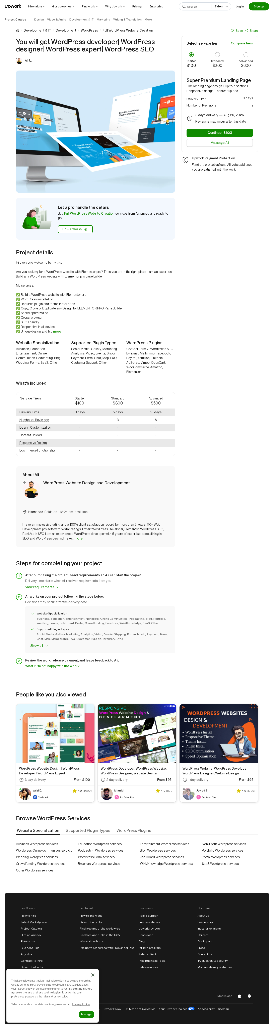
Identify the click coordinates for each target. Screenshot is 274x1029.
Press (201, 947)
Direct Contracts (32, 967)
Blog (142, 941)
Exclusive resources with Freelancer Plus (107, 947)
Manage (86, 1014)
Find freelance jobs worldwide (100, 928)
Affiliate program (150, 947)
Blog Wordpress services (158, 850)
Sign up (259, 6)
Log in (240, 6)
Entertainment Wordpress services (164, 844)
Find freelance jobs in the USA (100, 935)
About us (203, 915)
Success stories (149, 922)
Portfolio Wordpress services (222, 850)
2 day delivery (117, 780)
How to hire (28, 915)
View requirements (39, 587)
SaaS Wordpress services (220, 864)
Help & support (148, 915)
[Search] (184, 6)
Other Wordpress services (35, 870)
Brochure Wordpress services (99, 864)
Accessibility (206, 1009)
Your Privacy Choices (177, 1009)
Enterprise (28, 941)
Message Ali (220, 143)
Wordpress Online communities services (44, 850)
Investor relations (209, 928)
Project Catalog (15, 19)
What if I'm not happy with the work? (52, 666)
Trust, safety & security (213, 960)
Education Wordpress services (100, 844)
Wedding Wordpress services (37, 857)
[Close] (93, 975)
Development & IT (37, 30)
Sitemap (223, 1009)
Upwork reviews (149, 928)
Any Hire (26, 954)
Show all (36, 646)
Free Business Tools (152, 960)
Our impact (205, 941)
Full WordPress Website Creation (89, 213)
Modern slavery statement (215, 967)
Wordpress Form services (96, 857)
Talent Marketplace (34, 922)
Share (254, 31)
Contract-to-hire (32, 960)
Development (66, 30)
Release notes (148, 967)
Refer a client (147, 954)
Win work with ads (92, 941)
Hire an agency (31, 935)
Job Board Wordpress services (162, 857)
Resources (146, 935)
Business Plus (30, 947)
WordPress (89, 30)
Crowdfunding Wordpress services (41, 864)
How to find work (91, 915)
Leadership (205, 922)
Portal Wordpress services (221, 857)
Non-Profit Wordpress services (224, 844)
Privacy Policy (112, 1009)
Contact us (205, 954)
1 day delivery (198, 780)
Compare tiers (242, 43)
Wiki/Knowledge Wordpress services (166, 864)
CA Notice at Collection (140, 1009)
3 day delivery (35, 780)
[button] (38, 420)
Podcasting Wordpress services (101, 850)
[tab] (38, 831)
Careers (203, 935)
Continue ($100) (220, 133)
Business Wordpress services (37, 844)
